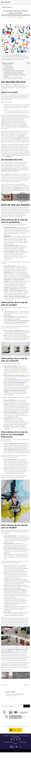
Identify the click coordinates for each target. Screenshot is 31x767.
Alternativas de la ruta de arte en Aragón (14, 72)
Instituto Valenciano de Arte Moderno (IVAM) (14, 443)
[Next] (26, 501)
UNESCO (7, 174)
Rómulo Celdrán (24, 649)
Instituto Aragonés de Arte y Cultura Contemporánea (16, 320)
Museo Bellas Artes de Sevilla (11, 245)
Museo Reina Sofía (8, 543)
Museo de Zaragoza (9, 316)
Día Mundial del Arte (9, 67)
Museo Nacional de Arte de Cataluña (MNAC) (14, 382)
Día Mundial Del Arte (7, 64)
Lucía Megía (20, 17)
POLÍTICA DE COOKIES (22, 742)
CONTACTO (15, 743)
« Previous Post (5, 685)
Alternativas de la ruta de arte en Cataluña (14, 73)
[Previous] (4, 348)
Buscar (26, 706)
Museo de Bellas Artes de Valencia (12, 449)
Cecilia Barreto (10, 651)
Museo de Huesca (8, 311)
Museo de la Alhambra (9, 251)
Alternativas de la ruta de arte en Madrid (13, 78)
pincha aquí (9, 156)
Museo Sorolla (7, 554)
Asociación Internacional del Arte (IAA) (10, 170)
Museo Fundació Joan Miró (10, 366)
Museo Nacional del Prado (10, 536)
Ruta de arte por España (8, 69)
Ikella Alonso (11, 649)
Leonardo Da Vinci (18, 188)
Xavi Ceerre (3, 651)
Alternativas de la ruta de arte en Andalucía (14, 70)
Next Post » (27, 685)
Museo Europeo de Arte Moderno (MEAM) (14, 375)
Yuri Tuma (8, 652)
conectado (18, 694)
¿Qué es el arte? (8, 66)
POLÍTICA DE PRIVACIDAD (8, 742)
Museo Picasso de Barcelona (11, 379)
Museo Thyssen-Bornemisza (10, 548)
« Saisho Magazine (6, 7)
